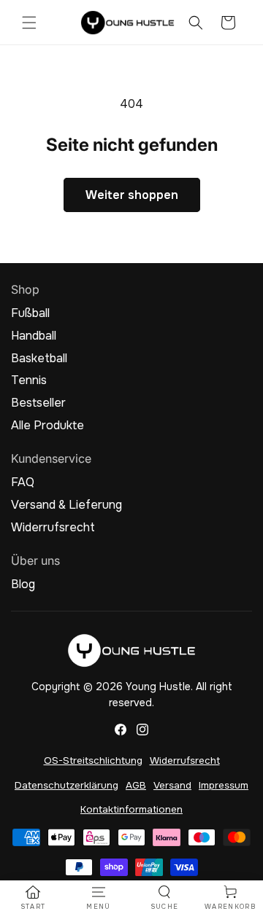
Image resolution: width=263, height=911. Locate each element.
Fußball (30, 313)
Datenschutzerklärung (66, 785)
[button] (29, 23)
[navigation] (33, 898)
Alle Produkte (47, 425)
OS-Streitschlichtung (93, 760)
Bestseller (38, 403)
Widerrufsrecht (53, 527)
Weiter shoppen (131, 195)
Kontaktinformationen (131, 809)
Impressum (223, 785)
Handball (33, 336)
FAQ (22, 482)
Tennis (29, 380)
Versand (172, 785)
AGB (136, 785)
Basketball (39, 358)
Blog (23, 584)
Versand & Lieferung (66, 505)
